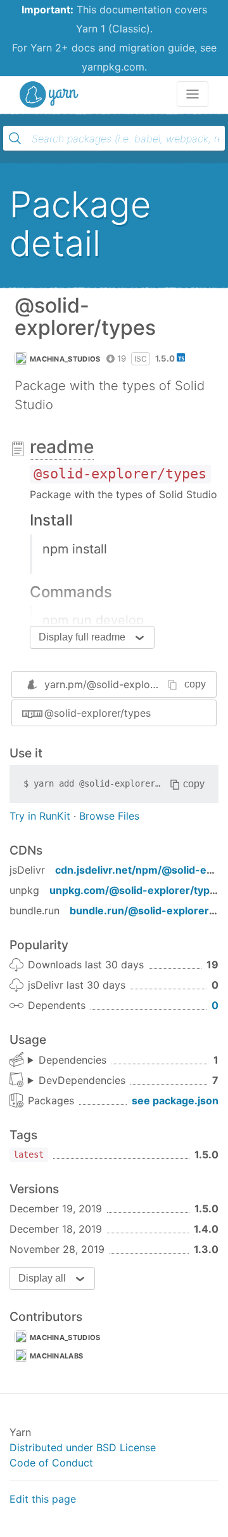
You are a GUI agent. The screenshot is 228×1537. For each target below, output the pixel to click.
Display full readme (82, 637)
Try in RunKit (40, 815)
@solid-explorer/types (97, 713)
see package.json (175, 1100)
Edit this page (43, 1499)
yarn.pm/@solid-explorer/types (118, 684)
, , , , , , (76, 1081)
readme (62, 446)
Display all (42, 1278)
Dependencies (72, 1059)
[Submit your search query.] (15, 138)
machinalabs (56, 1355)
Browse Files (109, 815)
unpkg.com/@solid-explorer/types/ (137, 890)
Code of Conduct (51, 1462)
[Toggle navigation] (192, 94)
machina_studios (65, 359)
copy (195, 684)
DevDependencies (82, 1080)
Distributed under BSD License (83, 1447)
